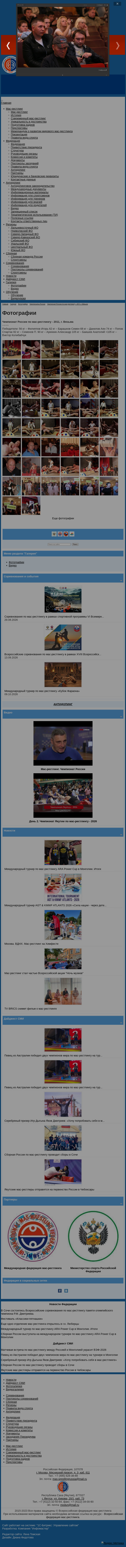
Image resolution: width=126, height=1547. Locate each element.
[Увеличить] (105, 5)
